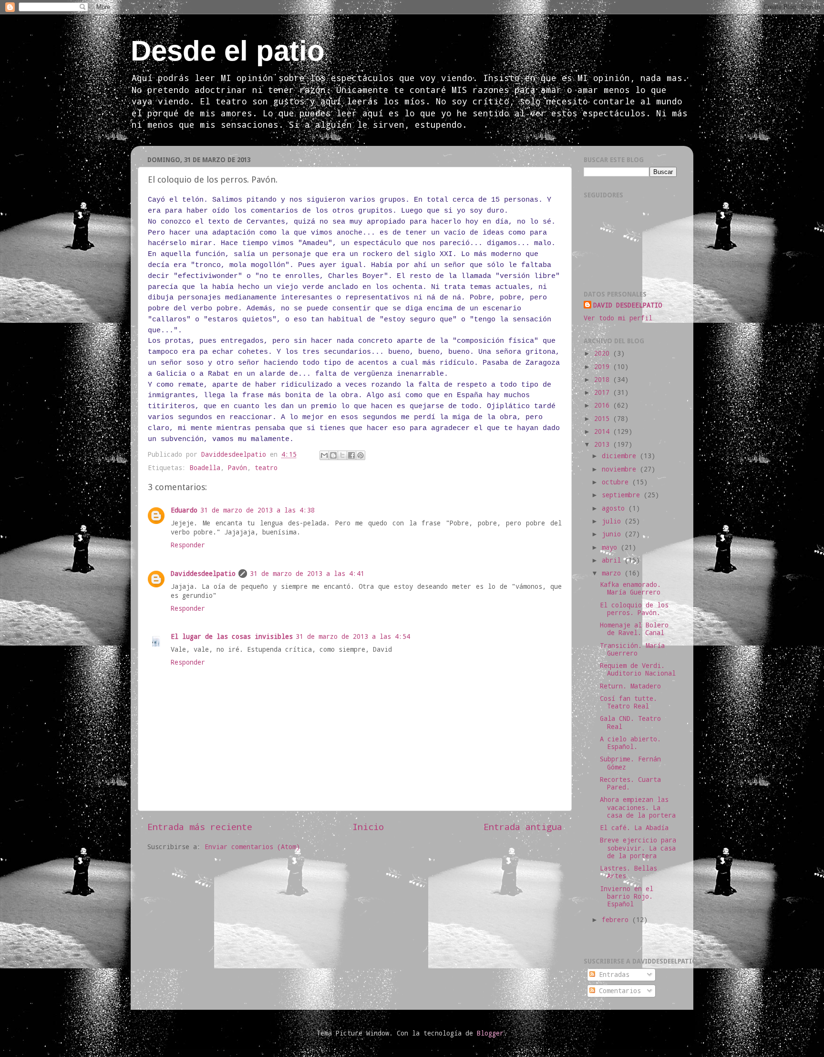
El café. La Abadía (634, 827)
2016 (603, 405)
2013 (603, 444)
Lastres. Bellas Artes (628, 872)
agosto (615, 508)
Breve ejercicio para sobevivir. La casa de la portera (638, 848)
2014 (603, 431)
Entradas (612, 974)
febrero (617, 919)
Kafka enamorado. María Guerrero (630, 588)
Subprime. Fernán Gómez (630, 763)
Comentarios (618, 990)
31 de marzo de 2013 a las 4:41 (307, 573)
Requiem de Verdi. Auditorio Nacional (638, 669)
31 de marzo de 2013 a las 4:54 (353, 636)
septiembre (623, 495)
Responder (188, 545)
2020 (603, 353)
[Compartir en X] (342, 455)
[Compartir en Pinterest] (360, 455)
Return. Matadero (630, 686)
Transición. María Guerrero (632, 649)
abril (613, 560)
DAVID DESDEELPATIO (627, 305)
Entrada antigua (523, 826)
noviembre (621, 469)
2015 (603, 418)
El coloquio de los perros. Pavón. (634, 609)
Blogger (490, 1033)
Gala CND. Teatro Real (630, 722)
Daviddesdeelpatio (203, 573)
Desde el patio (228, 51)
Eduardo (184, 510)
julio (613, 521)
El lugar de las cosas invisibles (232, 636)
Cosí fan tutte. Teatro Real (628, 702)
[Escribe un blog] (333, 455)
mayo (611, 547)
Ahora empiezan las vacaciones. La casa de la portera (638, 807)
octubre (617, 482)
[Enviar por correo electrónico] (324, 455)
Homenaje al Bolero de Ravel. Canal (634, 629)
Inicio (368, 826)
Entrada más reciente (199, 826)
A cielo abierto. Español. (630, 743)
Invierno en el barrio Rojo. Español (626, 896)
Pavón (237, 467)
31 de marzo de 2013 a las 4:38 (257, 510)
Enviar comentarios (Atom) (252, 846)
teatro (266, 467)
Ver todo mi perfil (618, 318)
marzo (613, 573)
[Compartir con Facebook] (351, 455)
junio (613, 534)
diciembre (621, 456)
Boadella (205, 467)
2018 (603, 379)
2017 (603, 392)
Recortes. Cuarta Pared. (630, 783)
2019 (603, 366)
